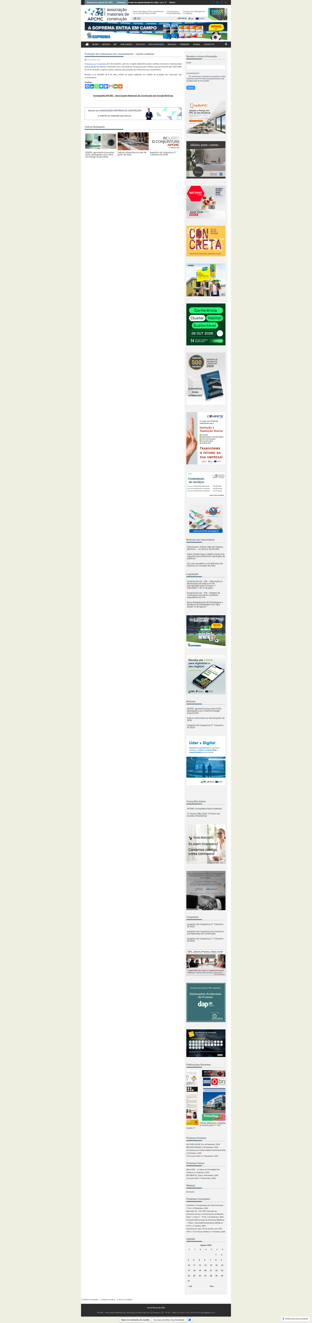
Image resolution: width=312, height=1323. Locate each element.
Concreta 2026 (192, 1178)
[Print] (120, 86)
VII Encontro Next (193, 1156)
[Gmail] (111, 86)
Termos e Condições (125, 1299)
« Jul (190, 1286)
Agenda (196, 44)
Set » (212, 1286)
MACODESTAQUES (193, 1147)
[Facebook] (87, 86)
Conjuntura (192, 917)
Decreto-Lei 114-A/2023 (96, 64)
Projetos (140, 44)
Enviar (190, 88)
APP (115, 44)
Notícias (191, 701)
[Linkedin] (92, 86)
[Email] (115, 86)
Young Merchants (196, 801)
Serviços (172, 44)
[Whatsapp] (96, 86)
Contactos (209, 44)
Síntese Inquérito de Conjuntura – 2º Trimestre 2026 (134, 2)
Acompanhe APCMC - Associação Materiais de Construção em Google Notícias (133, 95)
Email (188, 63)
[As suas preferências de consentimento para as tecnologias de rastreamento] (295, 1318)
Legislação (192, 574)
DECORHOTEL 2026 (194, 1175)
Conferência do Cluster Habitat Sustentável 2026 (205, 1150)
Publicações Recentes (198, 1064)
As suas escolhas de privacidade (169, 1320)
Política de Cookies (108, 1299)
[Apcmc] (87, 44)
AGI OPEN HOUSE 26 (194, 1144)
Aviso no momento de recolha (135, 1320)
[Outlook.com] (106, 86)
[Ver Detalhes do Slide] (178, 14)
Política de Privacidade (90, 1299)
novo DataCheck (156, 44)
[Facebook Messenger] (101, 86)
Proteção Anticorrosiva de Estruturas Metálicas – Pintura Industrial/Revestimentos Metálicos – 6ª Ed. (205, 1223)
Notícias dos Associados (200, 539)
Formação (184, 44)
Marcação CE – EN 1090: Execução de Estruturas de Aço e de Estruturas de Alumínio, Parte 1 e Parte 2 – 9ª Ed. (205, 1214)
